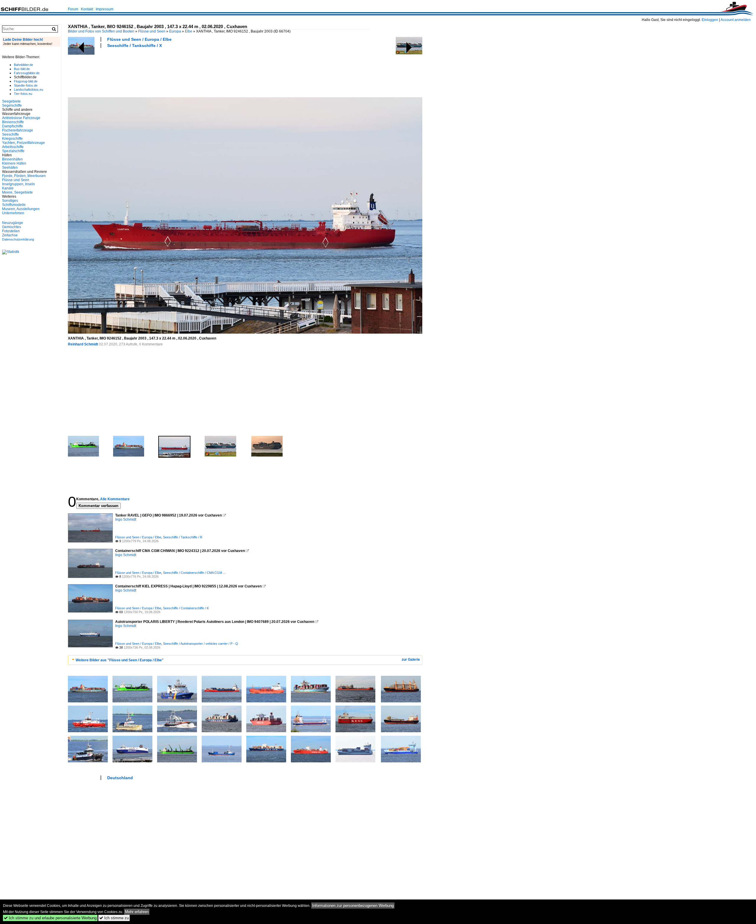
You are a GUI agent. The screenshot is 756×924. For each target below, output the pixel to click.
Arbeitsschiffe (13, 147)
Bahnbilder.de (23, 64)
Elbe (188, 31)
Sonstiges (10, 201)
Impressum (104, 9)
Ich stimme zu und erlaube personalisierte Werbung (50, 918)
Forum (73, 9)
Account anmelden (736, 20)
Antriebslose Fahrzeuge (21, 118)
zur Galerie (411, 659)
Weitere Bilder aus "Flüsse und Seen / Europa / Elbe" (120, 660)
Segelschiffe (12, 105)
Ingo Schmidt (125, 519)
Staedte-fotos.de (26, 85)
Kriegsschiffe (12, 139)
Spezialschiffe (13, 151)
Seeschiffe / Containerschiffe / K (186, 608)
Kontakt (87, 9)
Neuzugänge (12, 223)
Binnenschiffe (13, 122)
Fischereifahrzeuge (17, 130)
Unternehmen (13, 213)
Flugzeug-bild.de (26, 81)
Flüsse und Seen (151, 31)
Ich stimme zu (114, 918)
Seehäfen (10, 167)
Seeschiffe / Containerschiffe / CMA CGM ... (194, 572)
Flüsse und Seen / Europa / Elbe (139, 39)
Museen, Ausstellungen (21, 209)
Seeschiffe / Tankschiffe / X (134, 45)
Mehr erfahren (137, 912)
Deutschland (120, 777)
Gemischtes (11, 227)
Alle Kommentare (115, 499)
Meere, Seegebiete (17, 192)
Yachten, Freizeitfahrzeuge (23, 143)
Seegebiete (11, 101)
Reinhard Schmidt (83, 344)
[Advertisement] (175, 72)
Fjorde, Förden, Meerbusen (24, 176)
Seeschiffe (10, 134)
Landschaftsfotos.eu (28, 89)
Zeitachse (10, 235)
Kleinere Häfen (14, 163)
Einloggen (710, 20)
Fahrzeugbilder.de (27, 73)
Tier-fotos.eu (23, 93)
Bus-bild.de (22, 69)
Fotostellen (11, 231)
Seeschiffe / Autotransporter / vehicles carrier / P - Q (200, 643)
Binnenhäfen (12, 159)
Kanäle (8, 188)
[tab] (245, 660)
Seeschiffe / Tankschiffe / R (182, 537)
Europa (175, 31)
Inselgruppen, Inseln (18, 184)
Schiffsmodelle (14, 205)
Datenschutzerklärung (18, 239)
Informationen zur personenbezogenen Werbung (353, 905)
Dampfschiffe (12, 126)
